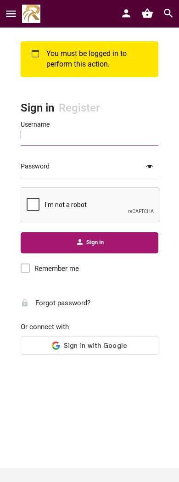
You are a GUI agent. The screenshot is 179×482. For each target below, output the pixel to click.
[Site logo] (32, 14)
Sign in (37, 107)
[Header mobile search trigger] (168, 13)
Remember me (56, 268)
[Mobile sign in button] (126, 13)
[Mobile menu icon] (11, 14)
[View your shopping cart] (147, 13)
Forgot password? (62, 303)
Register (79, 107)
